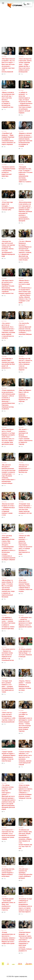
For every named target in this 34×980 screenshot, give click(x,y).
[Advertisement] (17, 29)
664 (20, 963)
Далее (29, 963)
